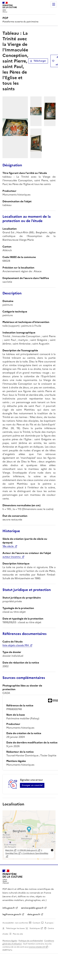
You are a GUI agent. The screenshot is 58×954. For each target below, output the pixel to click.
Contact (36, 922)
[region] (29, 835)
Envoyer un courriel (32, 785)
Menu (54, 4)
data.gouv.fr (33, 914)
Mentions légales (9, 940)
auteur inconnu (11, 557)
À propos (49, 922)
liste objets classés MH (15, 645)
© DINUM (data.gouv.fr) (27, 850)
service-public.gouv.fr (32, 908)
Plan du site (18, 934)
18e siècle (8, 546)
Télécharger (40, 60)
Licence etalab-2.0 (37, 947)
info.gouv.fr (8, 908)
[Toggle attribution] (52, 850)
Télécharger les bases (15, 928)
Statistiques (35, 928)
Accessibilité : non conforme (15, 922)
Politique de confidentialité (31, 940)
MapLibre (9, 850)
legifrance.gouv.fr (11, 914)
